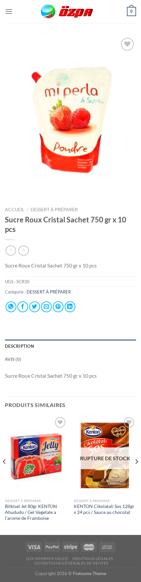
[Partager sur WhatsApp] (11, 306)
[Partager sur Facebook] (22, 306)
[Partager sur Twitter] (34, 306)
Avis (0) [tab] (13, 359)
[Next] (136, 474)
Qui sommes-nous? (47, 558)
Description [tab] (19, 346)
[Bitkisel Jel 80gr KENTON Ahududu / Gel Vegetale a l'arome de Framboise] (36, 455)
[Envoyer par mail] (46, 306)
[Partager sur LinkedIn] (70, 306)
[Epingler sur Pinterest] (58, 306)
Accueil (14, 209)
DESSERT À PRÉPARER (54, 209)
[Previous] (4, 474)
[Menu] (9, 11)
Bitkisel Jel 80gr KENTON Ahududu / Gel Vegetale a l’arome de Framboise (31, 512)
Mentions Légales (92, 558)
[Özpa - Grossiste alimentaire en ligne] (70, 11)
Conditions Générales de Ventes (71, 563)
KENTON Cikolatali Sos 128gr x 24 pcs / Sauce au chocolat (104, 509)
